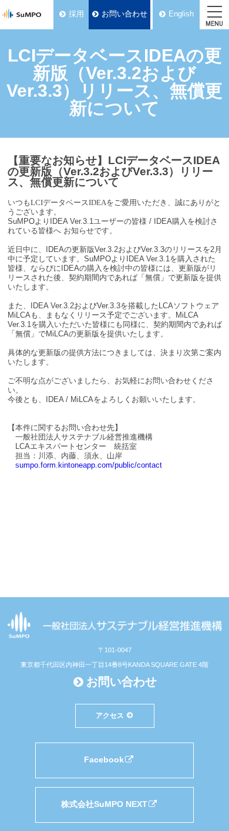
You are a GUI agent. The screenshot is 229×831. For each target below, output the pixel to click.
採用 (76, 13)
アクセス (110, 715)
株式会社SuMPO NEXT (104, 804)
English (181, 13)
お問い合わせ (124, 13)
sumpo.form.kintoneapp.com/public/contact (88, 465)
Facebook (104, 759)
